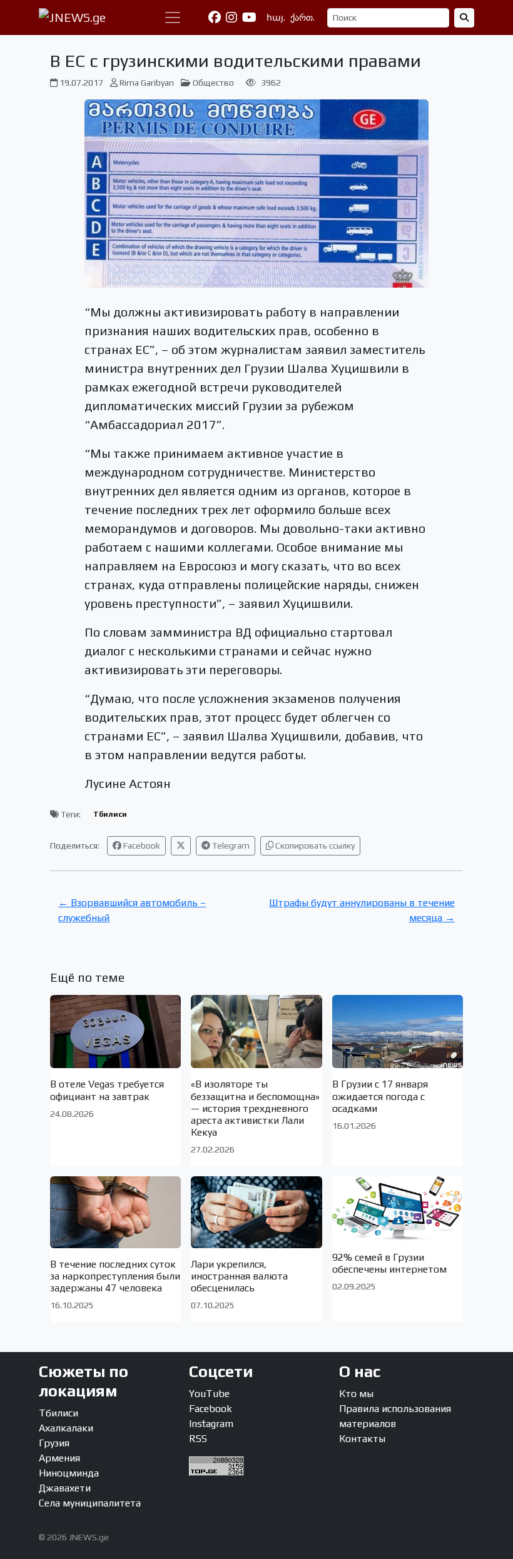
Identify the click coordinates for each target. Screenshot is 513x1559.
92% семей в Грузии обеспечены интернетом (389, 1263)
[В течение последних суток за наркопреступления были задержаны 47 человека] (115, 1212)
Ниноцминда (69, 1473)
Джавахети (65, 1488)
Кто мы (356, 1394)
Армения (59, 1458)
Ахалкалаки (66, 1428)
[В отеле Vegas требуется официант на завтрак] (115, 1032)
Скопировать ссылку (314, 845)
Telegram (230, 845)
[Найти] (464, 18)
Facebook (140, 845)
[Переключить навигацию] (173, 17)
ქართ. (302, 18)
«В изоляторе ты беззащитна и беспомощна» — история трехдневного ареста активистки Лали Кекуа (255, 1108)
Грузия (54, 1443)
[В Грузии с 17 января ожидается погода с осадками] (397, 1032)
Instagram (211, 1424)
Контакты (362, 1439)
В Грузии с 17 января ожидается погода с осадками (380, 1096)
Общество (213, 83)
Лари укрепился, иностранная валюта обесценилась (239, 1276)
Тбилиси (110, 814)
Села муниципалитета (90, 1503)
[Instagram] (231, 17)
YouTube (209, 1394)
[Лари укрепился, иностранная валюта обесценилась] (256, 1212)
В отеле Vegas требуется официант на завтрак (107, 1090)
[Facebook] (214, 17)
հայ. (276, 18)
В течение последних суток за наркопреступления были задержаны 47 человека (115, 1276)
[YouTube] (249, 17)
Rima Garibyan (146, 83)
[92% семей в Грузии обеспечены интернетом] (397, 1208)
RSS (198, 1439)
